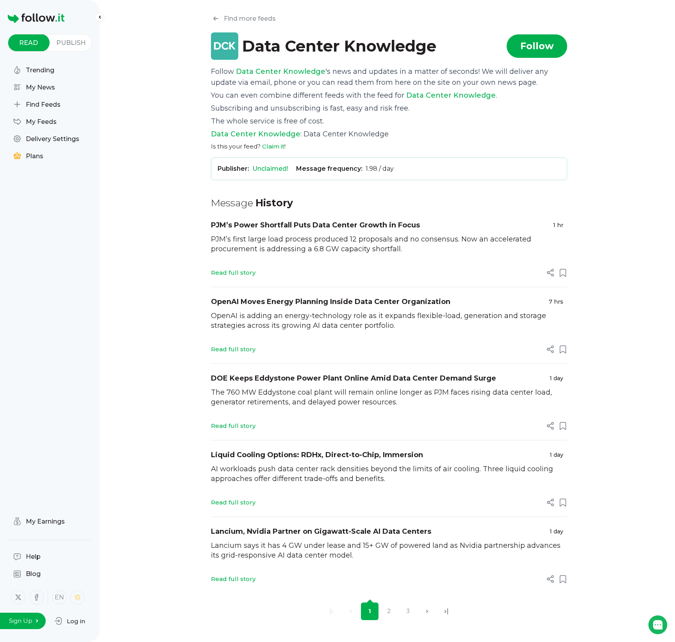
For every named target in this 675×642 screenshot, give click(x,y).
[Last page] (446, 611)
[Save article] (563, 272)
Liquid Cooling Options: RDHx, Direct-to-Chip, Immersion (317, 455)
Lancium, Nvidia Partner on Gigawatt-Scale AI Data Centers (321, 531)
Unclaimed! (270, 168)
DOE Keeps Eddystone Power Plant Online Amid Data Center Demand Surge (353, 378)
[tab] (29, 43)
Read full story (233, 272)
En (59, 597)
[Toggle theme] (77, 597)
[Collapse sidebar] (99, 17)
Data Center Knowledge (280, 71)
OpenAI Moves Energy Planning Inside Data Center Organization (330, 301)
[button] (70, 620)
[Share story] (550, 272)
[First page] (331, 611)
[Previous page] (350, 611)
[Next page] (427, 611)
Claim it (273, 146)
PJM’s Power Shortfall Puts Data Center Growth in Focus (315, 225)
